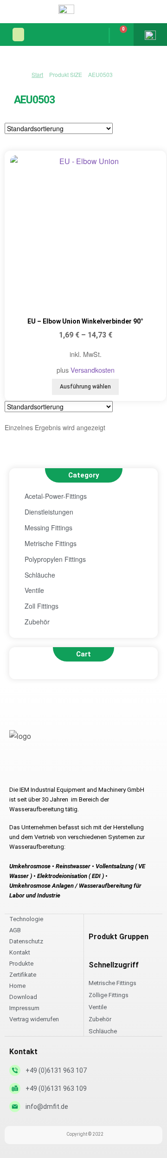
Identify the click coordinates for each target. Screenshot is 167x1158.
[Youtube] (53, 768)
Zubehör (37, 621)
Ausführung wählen (85, 386)
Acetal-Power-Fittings (56, 496)
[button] (18, 34)
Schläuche (40, 574)
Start (37, 74)
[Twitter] (35, 768)
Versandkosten (93, 370)
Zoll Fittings (41, 606)
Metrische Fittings (51, 543)
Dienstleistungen (49, 511)
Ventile (34, 590)
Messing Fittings (48, 527)
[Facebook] (17, 768)
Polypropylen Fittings (55, 559)
